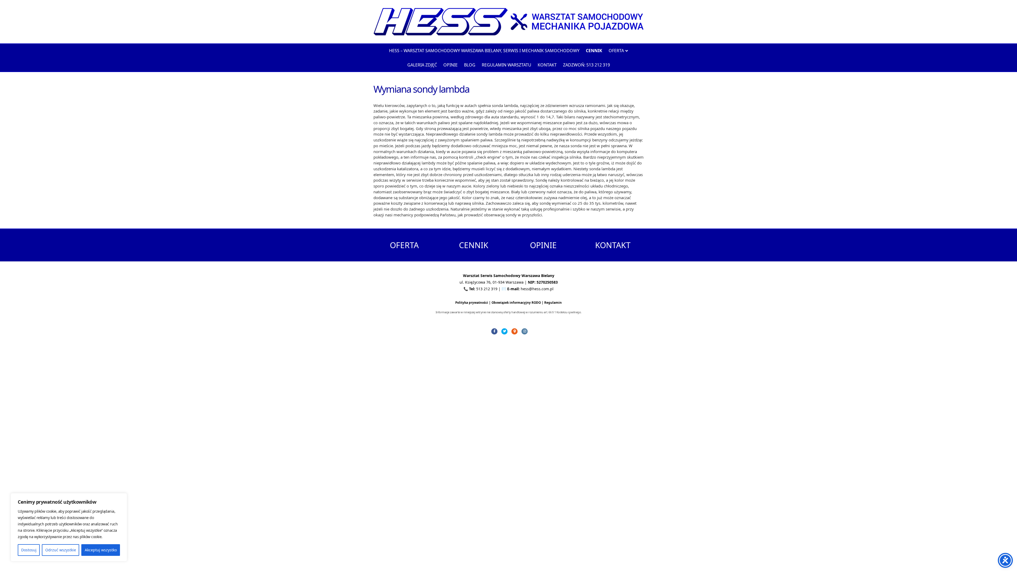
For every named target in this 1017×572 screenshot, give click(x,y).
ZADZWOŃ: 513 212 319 (586, 65)
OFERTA (404, 245)
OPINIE (543, 245)
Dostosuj (29, 549)
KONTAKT (613, 245)
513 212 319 (486, 288)
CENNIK (473, 245)
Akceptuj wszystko (101, 549)
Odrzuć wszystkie (60, 549)
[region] (69, 527)
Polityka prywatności (471, 302)
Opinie (450, 65)
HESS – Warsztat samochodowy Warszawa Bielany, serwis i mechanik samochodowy (484, 50)
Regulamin (553, 302)
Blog (469, 65)
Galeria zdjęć (422, 65)
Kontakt (547, 65)
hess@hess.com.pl (537, 288)
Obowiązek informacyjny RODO (516, 302)
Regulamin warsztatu (506, 65)
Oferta (616, 50)
